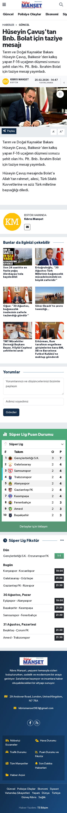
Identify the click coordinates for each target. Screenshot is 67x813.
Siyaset (54, 788)
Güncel (8, 14)
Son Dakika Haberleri (43, 765)
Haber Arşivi (17, 775)
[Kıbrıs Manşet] (12, 221)
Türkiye (56, 793)
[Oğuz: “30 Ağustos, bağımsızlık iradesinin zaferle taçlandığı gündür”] (17, 295)
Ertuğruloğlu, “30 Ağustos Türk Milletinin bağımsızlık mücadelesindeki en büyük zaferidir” (49, 273)
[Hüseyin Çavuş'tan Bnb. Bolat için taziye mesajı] (33, 107)
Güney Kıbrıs (28, 797)
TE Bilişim (42, 807)
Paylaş (11, 131)
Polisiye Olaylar (29, 14)
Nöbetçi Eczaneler (13, 742)
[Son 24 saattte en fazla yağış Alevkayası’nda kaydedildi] (17, 256)
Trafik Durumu (18, 752)
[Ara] (61, 4)
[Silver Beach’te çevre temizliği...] (49, 295)
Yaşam (36, 793)
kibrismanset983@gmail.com (36, 708)
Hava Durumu (48, 740)
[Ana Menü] (4, 4)
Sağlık (42, 797)
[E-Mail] (27, 227)
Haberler (8, 25)
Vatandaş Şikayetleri (17, 793)
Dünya (46, 793)
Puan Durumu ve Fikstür (47, 754)
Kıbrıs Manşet (33, 219)
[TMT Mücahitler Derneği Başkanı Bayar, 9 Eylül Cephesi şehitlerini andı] (17, 330)
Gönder (11, 412)
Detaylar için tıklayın (33, 526)
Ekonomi (52, 14)
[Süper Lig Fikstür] (62, 540)
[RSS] (37, 723)
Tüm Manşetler (19, 763)
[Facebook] (30, 723)
